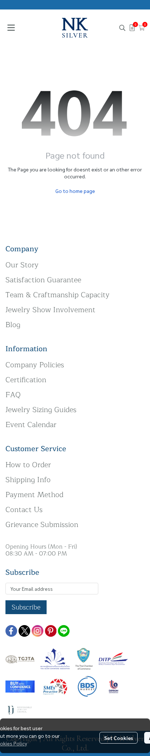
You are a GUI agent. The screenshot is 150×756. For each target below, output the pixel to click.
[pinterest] (50, 631)
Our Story (22, 265)
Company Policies (34, 365)
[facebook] (11, 631)
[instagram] (37, 631)
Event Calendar (30, 425)
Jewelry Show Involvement (50, 310)
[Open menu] (11, 27)
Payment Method (34, 495)
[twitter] (24, 631)
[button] (122, 28)
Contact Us (24, 510)
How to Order (28, 465)
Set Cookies (118, 737)
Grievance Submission (41, 525)
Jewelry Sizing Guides (40, 410)
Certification (25, 380)
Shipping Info (28, 480)
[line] (64, 631)
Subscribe (26, 607)
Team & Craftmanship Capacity (57, 295)
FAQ (13, 395)
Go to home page (75, 190)
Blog (12, 325)
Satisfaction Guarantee (43, 280)
